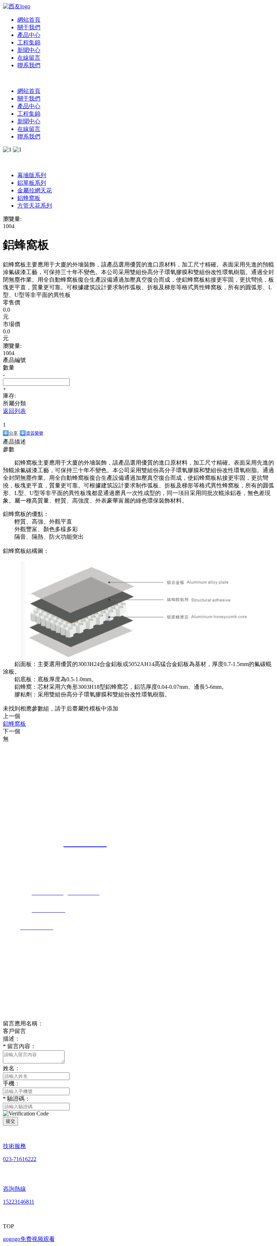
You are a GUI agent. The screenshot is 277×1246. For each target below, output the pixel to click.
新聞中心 (28, 50)
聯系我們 (28, 65)
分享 (13, 433)
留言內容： (19, 1046)
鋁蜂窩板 (28, 198)
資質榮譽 (34, 433)
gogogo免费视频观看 (29, 1239)
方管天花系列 (34, 205)
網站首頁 (28, 20)
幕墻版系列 (31, 175)
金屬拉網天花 (34, 190)
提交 (10, 1121)
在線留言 (28, 58)
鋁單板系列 (31, 183)
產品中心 (28, 35)
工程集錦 (28, 42)
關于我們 (28, 27)
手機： (11, 1083)
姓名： (11, 1068)
